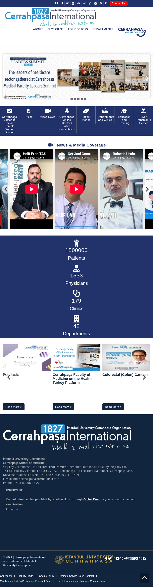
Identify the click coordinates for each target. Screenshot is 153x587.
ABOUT (38, 29)
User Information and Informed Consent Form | (82, 581)
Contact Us (119, 3)
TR (56, 3)
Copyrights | (7, 576)
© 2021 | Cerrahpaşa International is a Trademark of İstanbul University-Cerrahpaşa (24, 561)
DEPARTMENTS (102, 29)
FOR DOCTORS (78, 29)
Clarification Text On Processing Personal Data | (27, 581)
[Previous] (6, 189)
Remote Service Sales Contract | (78, 576)
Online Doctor (92, 499)
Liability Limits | (27, 576)
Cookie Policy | (48, 576)
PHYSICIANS (55, 29)
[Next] (146, 189)
